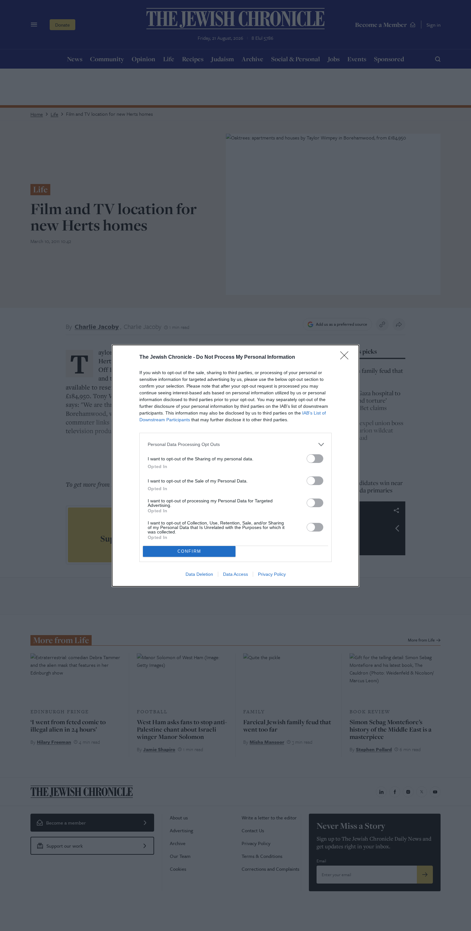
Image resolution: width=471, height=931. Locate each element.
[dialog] (235, 465)
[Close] (346, 357)
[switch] (315, 458)
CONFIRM (189, 551)
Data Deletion (199, 574)
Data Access (235, 574)
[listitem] (235, 444)
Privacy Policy (272, 574)
